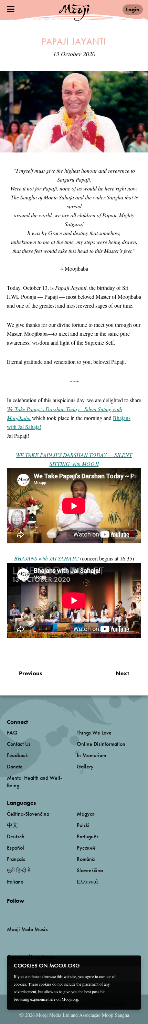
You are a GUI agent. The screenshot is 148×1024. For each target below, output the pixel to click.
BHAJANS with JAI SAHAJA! (47, 558)
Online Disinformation (101, 744)
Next (122, 673)
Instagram (36, 912)
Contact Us (19, 744)
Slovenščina (90, 870)
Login (132, 9)
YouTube (21, 912)
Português (87, 836)
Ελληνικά (87, 881)
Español (15, 847)
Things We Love (94, 732)
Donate (15, 766)
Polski (83, 825)
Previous (30, 673)
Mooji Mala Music (27, 929)
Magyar (85, 813)
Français (16, 859)
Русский (86, 847)
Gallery (85, 766)
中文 (12, 825)
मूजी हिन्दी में (18, 870)
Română (86, 859)
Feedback (17, 755)
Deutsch (15, 836)
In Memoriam (91, 755)
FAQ (12, 732)
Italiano (15, 881)
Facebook (9, 912)
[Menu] (10, 9)
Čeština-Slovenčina (28, 813)
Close (131, 965)
